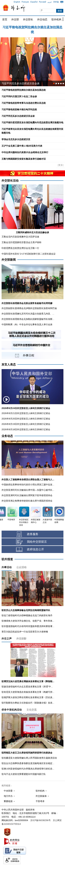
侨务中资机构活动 (12, 709)
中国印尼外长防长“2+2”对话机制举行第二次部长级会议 (29, 254)
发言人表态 (9, 364)
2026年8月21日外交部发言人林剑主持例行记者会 (26, 413)
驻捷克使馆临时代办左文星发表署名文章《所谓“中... (27, 686)
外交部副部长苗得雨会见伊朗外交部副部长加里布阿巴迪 (29, 308)
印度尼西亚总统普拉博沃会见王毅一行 (20, 248)
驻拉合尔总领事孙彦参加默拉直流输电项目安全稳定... (28, 763)
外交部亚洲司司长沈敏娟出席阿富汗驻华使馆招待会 (27, 495)
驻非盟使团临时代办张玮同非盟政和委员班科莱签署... (28, 626)
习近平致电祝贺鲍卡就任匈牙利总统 (19, 109)
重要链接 (8, 801)
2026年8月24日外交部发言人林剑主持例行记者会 (26, 408)
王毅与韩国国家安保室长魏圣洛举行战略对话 (24, 159)
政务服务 (32, 534)
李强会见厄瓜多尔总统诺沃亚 (16, 139)
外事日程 (28, 355)
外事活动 (7, 567)
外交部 (15, 19)
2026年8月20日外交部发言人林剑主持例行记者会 (26, 418)
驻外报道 (7, 559)
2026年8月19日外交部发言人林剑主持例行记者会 (26, 424)
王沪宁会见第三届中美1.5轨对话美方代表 (22, 146)
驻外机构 (56, 19)
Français (25, 2)
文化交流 (32, 709)
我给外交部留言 (37, 541)
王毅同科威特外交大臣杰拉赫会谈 (32, 232)
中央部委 (8, 790)
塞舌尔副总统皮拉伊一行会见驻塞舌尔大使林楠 (25, 631)
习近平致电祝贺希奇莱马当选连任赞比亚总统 (24, 103)
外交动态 (42, 19)
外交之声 (7, 638)
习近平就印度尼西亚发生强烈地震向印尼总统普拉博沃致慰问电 (32, 122)
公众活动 (21, 567)
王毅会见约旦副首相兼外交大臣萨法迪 (20, 236)
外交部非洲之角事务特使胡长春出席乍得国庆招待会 (27, 500)
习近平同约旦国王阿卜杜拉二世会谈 (32, 27)
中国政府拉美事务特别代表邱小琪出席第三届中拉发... (28, 484)
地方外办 (8, 796)
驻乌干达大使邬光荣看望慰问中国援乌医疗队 (24, 774)
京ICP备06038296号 (40, 820)
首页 (4, 19)
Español (34, 2)
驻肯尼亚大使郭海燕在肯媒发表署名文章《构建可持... (28, 692)
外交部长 (28, 19)
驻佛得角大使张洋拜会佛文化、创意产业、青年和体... (28, 621)
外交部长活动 (10, 180)
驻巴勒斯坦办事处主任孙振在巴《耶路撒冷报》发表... (28, 702)
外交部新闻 (9, 259)
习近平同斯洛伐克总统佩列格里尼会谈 (23, 83)
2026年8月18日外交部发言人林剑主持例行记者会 (26, 429)
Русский (42, 2)
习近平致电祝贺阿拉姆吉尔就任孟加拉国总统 (24, 90)
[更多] (60, 165)
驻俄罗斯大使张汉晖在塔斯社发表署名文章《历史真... (28, 697)
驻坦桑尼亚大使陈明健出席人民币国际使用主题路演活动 (29, 758)
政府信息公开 (35, 549)
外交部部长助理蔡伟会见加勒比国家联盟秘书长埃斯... (28, 319)
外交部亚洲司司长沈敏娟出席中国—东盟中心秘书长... (28, 490)
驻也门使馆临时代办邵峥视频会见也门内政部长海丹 (27, 615)
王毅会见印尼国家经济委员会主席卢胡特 (21, 242)
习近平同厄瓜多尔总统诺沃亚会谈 (18, 116)
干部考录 (40, 801)
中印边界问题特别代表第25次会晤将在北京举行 (25, 152)
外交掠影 (21, 638)
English (17, 2)
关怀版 (56, 2)
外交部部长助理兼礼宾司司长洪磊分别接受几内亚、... (28, 313)
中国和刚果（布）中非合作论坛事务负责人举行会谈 (27, 324)
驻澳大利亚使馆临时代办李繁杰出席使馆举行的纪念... (28, 768)
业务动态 (7, 436)
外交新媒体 (41, 796)
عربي (49, 2)
